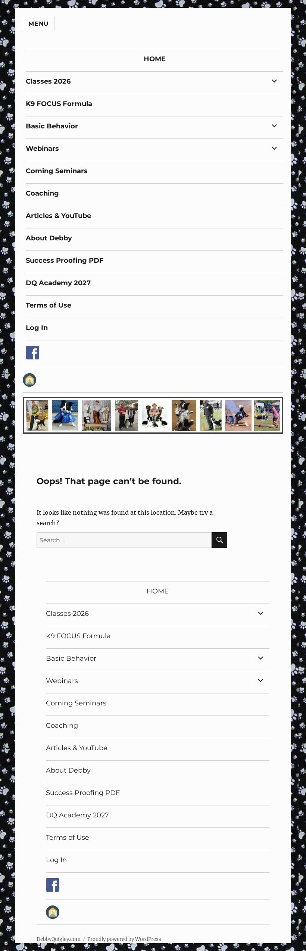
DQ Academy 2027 (58, 283)
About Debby (49, 238)
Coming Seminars (57, 171)
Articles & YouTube (58, 216)
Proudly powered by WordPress (124, 939)
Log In (37, 328)
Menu (38, 23)
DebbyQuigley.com (59, 939)
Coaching (42, 193)
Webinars (42, 148)
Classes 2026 (48, 81)
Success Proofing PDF (65, 260)
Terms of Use (48, 305)
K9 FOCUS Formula (59, 104)
